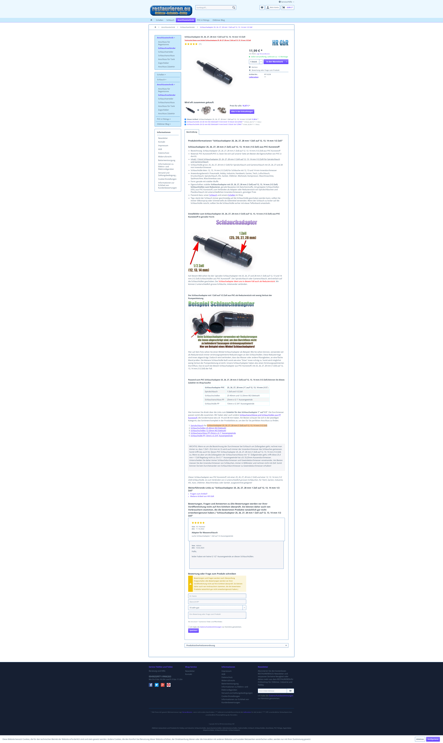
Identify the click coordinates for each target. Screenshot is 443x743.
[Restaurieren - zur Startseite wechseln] (171, 11)
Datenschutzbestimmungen (211, 627)
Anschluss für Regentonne (164, 43)
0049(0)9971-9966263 (160, 676)
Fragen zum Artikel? (198, 493)
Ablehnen (420, 739)
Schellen (161, 74)
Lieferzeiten (253, 77)
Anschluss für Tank (166, 59)
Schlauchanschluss (166, 55)
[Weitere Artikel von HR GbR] (280, 43)
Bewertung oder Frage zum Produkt (265, 70)
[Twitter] (158, 686)
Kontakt (161, 142)
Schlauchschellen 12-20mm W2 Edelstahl (208, 430)
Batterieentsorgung (166, 160)
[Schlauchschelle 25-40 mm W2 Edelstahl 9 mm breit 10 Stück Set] (206, 110)
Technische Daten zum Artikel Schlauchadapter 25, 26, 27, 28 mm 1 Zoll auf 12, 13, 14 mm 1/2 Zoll (218, 40)
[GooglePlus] (164, 686)
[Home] (151, 20)
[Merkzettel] (262, 7)
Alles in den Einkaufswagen (242, 111)
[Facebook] (152, 686)
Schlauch (161, 79)
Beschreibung (191, 132)
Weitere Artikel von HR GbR (202, 496)
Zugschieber (163, 63)
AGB (160, 149)
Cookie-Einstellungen (167, 179)
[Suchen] (233, 7)
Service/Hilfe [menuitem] (287, 2)
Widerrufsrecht (165, 156)
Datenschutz (163, 153)
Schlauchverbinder (166, 48)
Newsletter (163, 138)
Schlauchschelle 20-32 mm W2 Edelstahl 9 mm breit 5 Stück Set (211, 124)
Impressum (163, 145)
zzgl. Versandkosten (263, 54)
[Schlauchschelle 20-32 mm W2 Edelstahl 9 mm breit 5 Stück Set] (221, 110)
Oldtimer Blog (163, 124)
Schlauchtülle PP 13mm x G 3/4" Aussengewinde (212, 435)
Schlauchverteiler (165, 52)
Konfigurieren (433, 739)
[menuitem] (215, 7)
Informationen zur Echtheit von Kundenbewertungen (167, 185)
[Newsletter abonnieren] (290, 690)
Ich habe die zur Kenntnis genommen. (216, 627)
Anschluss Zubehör (166, 66)
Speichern (193, 630)
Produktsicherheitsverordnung (200, 645)
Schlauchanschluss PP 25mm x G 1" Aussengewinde (213, 433)
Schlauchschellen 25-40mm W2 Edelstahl (208, 428)
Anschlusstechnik (165, 37)
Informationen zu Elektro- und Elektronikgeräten (166, 166)
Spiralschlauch (197, 425)
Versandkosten (187, 712)
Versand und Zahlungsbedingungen (168, 174)
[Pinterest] (169, 686)
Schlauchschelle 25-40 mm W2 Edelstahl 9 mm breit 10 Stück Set (212, 122)
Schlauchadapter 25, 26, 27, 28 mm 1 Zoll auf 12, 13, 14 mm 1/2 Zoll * (222, 119)
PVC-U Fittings (163, 119)
